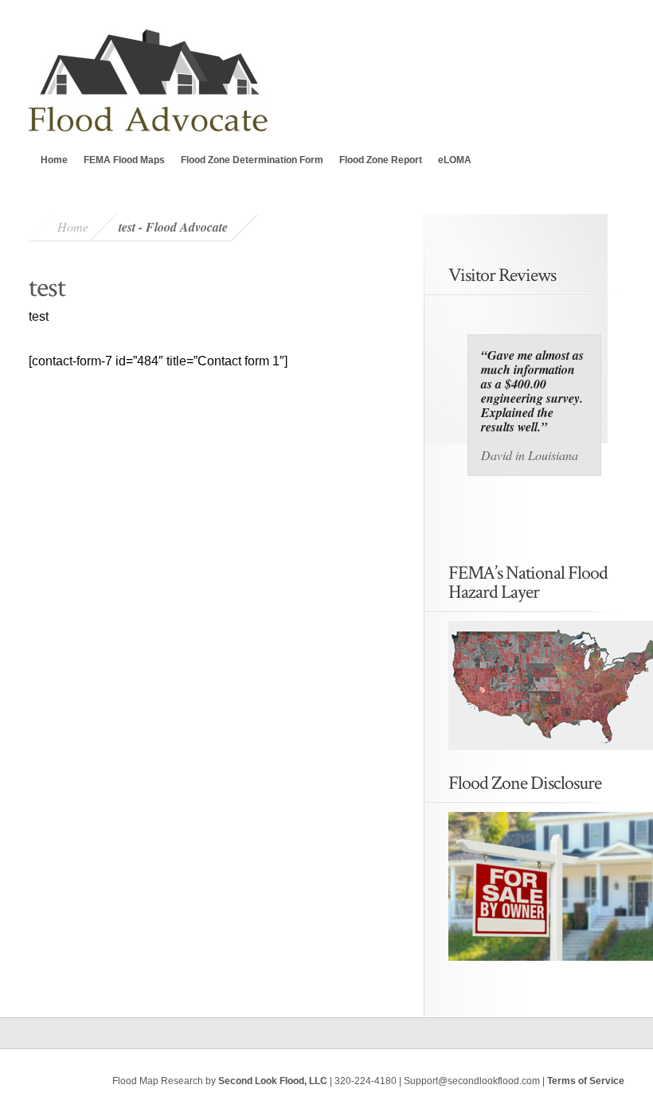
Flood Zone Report (380, 160)
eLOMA (454, 160)
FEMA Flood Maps (124, 160)
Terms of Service (585, 1081)
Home (54, 160)
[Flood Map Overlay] (534, 685)
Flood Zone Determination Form (252, 160)
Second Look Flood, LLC (272, 1081)
